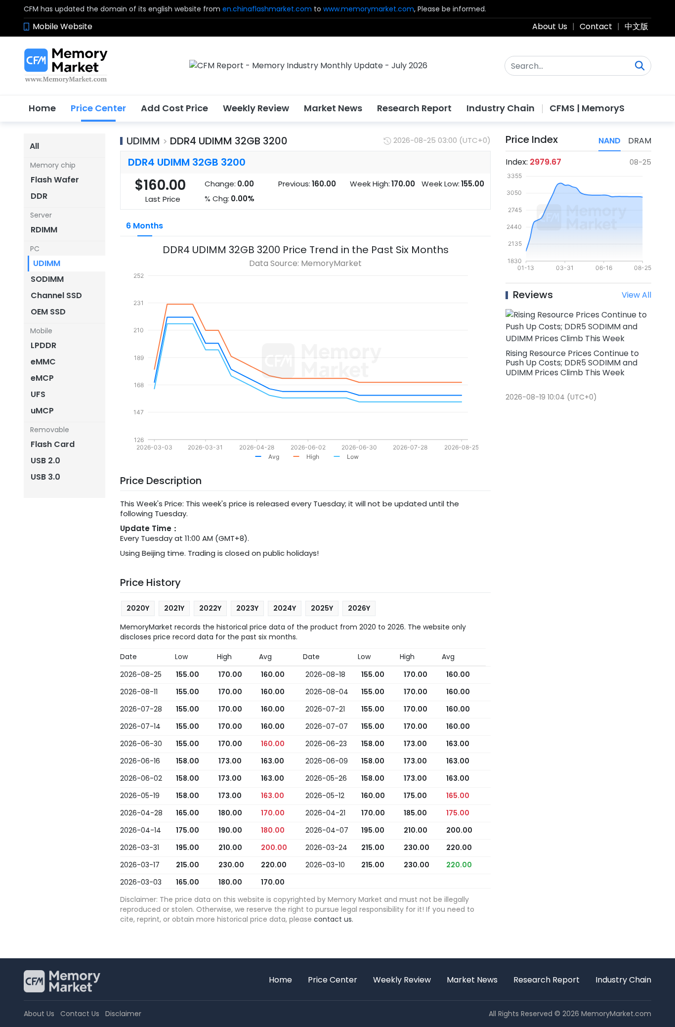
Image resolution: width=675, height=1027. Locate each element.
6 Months (144, 225)
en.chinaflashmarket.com (267, 9)
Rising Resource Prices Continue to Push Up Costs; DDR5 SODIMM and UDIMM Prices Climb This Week (572, 363)
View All (636, 295)
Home (42, 108)
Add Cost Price (174, 108)
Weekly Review (256, 108)
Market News (333, 108)
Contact (596, 26)
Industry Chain (500, 108)
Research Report (414, 108)
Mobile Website (62, 26)
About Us (549, 26)
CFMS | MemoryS (587, 108)
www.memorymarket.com (368, 9)
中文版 (636, 26)
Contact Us (79, 1014)
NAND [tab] (609, 140)
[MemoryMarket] (66, 65)
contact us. (333, 919)
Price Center (98, 108)
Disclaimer (123, 1014)
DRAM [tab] (639, 140)
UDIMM (143, 141)
